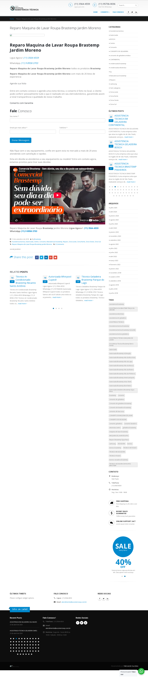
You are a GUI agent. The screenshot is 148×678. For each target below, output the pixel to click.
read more (22, 303)
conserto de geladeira (116, 399)
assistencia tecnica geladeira (119, 334)
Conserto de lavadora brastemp (120, 408)
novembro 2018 (115, 273)
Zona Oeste (90, 242)
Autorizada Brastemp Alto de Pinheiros (122, 374)
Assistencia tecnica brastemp (119, 326)
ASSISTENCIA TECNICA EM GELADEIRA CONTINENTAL (119, 120)
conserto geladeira (115, 424)
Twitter (41, 257)
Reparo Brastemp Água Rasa (119, 440)
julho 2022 (113, 248)
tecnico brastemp (115, 448)
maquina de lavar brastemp (118, 432)
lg (110, 72)
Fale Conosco (118, 12)
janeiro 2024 (114, 216)
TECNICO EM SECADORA (117, 452)
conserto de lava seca (116, 411)
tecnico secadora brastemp (118, 460)
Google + (51, 257)
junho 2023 (114, 224)
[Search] (136, 5)
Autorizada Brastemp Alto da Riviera (121, 370)
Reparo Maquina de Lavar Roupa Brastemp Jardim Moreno (32, 244)
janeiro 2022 (114, 269)
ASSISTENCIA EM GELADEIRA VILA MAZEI (23, 622)
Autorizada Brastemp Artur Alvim (120, 382)
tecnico (129, 444)
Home (95, 12)
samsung (113, 84)
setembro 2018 (115, 281)
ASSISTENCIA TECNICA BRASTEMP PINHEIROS (125, 166)
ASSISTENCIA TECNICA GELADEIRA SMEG (23, 631)
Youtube (85, 622)
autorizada (113, 349)
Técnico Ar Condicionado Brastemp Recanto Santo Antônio (23, 281)
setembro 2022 (115, 240)
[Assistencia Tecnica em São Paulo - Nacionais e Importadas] (24, 8)
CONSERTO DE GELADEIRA (119, 51)
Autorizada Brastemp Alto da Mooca (121, 366)
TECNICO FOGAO (115, 456)
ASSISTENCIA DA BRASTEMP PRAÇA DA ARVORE (121, 309)
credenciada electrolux (118, 68)
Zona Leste (73, 242)
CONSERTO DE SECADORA (117, 420)
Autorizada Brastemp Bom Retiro (120, 386)
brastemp (112, 395)
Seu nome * (14, 116)
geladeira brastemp (129, 428)
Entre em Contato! (20, 609)
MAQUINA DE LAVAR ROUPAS (118, 436)
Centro (36, 242)
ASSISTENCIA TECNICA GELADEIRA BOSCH (125, 144)
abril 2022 (113, 256)
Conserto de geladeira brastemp (120, 403)
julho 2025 (113, 208)
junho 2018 (114, 293)
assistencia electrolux (116, 314)
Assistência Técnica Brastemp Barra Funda (121, 344)
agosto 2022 (114, 244)
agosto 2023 (114, 220)
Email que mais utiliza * (18, 128)
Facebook (37, 257)
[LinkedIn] (136, 12)
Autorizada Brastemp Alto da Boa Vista (122, 357)
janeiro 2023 (114, 232)
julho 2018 (113, 289)
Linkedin (107, 598)
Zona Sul (98, 242)
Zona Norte (81, 242)
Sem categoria (115, 88)
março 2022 (114, 260)
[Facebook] (128, 12)
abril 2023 (113, 228)
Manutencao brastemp (54, 242)
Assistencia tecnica (18, 242)
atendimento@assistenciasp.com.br (74, 602)
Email (55, 257)
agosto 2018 (114, 285)
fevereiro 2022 (115, 264)
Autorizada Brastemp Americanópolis (121, 378)
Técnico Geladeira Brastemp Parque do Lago (93, 279)
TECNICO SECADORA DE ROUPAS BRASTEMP (120, 464)
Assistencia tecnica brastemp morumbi (122, 330)
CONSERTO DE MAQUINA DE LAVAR (120, 415)
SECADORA (121, 444)
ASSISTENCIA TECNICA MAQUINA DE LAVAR (121, 339)
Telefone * (63, 128)
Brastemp (37, 239)
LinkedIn (46, 257)
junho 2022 (114, 252)
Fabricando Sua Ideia (131, 666)
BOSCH (112, 39)
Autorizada (29, 242)
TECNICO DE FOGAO (130, 448)
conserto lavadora (130, 424)
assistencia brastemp (116, 304)
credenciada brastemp (118, 64)
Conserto (104, 12)
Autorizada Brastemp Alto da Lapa (120, 362)
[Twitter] (132, 12)
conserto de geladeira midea (120, 55)
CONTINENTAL (115, 59)
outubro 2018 (114, 277)
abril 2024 (113, 212)
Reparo (65, 242)
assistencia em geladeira (117, 318)
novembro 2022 (115, 236)
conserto (121, 395)
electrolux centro (114, 428)
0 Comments (59, 244)
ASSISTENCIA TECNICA (116, 322)
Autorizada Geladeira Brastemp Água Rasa (121, 390)
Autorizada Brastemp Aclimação (120, 353)
